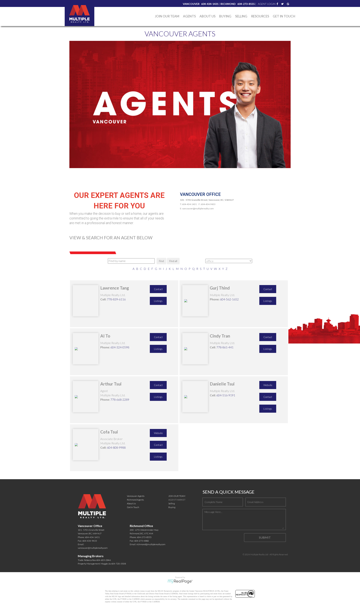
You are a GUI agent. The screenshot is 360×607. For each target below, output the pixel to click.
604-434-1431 (92, 537)
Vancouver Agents (135, 496)
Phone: (214, 299)
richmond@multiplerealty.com (150, 544)
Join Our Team (167, 16)
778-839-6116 (116, 299)
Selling (241, 16)
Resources (260, 16)
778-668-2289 (119, 399)
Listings (158, 300)
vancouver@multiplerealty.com (93, 547)
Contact (158, 289)
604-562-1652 (229, 299)
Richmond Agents (135, 499)
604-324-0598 (119, 347)
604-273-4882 (141, 540)
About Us (207, 16)
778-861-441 (224, 347)
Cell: (103, 299)
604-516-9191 (225, 395)
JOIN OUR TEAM (176, 496)
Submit (265, 537)
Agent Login (266, 3)
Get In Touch (284, 16)
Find (161, 261)
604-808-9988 (116, 447)
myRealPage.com (180, 581)
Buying (171, 507)
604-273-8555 (144, 537)
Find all (173, 261)
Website (267, 385)
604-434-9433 (89, 540)
